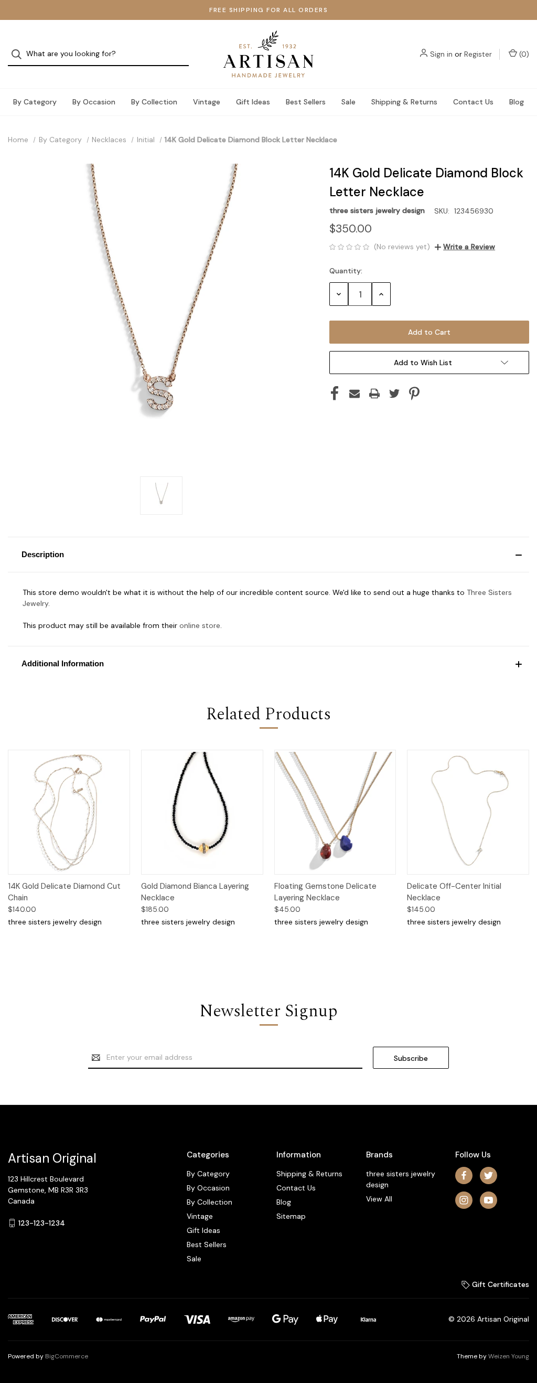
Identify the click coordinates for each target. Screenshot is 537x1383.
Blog (516, 102)
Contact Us (473, 102)
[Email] (354, 393)
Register (478, 54)
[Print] (374, 393)
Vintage (206, 102)
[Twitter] (394, 393)
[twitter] (488, 1175)
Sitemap (291, 1216)
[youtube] (488, 1200)
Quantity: (345, 270)
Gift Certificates (499, 1284)
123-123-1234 (41, 1223)
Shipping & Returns (404, 102)
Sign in (441, 54)
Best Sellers (306, 102)
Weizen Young (508, 1356)
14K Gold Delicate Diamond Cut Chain (64, 892)
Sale (348, 102)
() (523, 54)
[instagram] (463, 1200)
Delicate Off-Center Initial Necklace (454, 892)
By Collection (154, 102)
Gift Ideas (253, 102)
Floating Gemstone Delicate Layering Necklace (325, 892)
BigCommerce (66, 1356)
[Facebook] (334, 393)
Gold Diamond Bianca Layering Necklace (195, 892)
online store (199, 625)
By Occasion (93, 102)
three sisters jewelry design (400, 1179)
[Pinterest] (414, 393)
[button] (268, 554)
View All (379, 1199)
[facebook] (463, 1175)
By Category (35, 102)
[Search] (19, 54)
